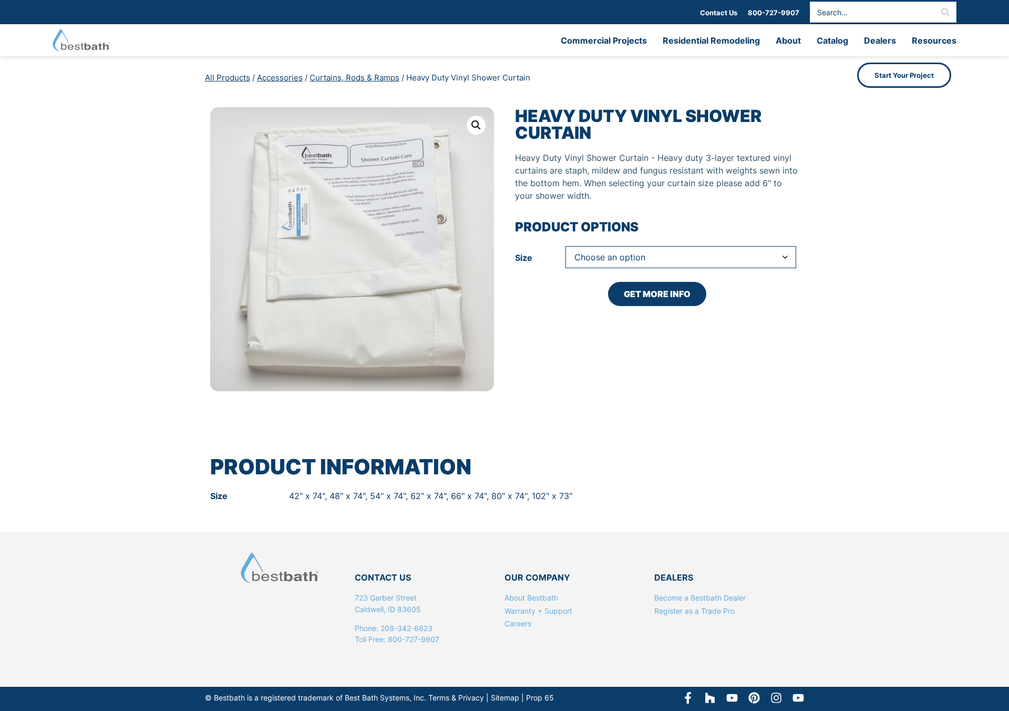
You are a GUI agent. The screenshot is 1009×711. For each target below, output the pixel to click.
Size (523, 257)
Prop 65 (540, 697)
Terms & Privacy (456, 697)
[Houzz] (710, 698)
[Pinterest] (754, 698)
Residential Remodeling (711, 40)
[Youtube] (798, 698)
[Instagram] (776, 698)
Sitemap (505, 697)
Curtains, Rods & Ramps (354, 77)
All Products (227, 77)
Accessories (280, 77)
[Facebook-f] (688, 698)
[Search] (945, 12)
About (788, 40)
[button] (476, 125)
